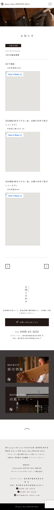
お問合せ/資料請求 (14, 457)
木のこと (28, 454)
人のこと (41, 454)
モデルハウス (12, 454)
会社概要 (25, 457)
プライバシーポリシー (37, 457)
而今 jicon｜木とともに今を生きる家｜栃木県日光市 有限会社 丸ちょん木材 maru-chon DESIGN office (15, 4)
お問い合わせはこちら (29, 322)
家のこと (34, 454)
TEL (27, 331)
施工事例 (21, 454)
